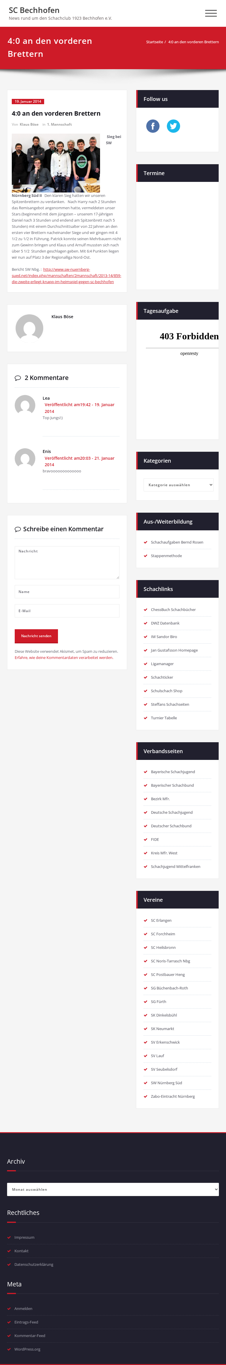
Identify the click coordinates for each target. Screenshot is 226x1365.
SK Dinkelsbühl (164, 1015)
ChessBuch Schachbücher (173, 609)
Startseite (154, 41)
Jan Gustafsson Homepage (174, 650)
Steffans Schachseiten (170, 704)
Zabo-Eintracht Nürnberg (173, 1096)
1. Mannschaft (59, 124)
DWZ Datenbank (165, 623)
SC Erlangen (161, 920)
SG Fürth (158, 1001)
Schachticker (162, 677)
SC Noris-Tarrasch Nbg (170, 961)
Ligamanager (162, 663)
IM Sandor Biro (164, 636)
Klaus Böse (29, 124)
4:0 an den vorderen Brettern (193, 41)
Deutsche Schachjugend (172, 812)
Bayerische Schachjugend (173, 771)
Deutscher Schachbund (171, 825)
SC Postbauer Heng (168, 974)
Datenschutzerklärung (33, 1264)
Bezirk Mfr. (160, 798)
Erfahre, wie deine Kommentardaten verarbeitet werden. (64, 657)
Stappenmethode (166, 555)
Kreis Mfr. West (164, 853)
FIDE (155, 839)
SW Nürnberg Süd (166, 1082)
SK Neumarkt (162, 1028)
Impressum (24, 1237)
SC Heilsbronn (163, 947)
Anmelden (23, 1308)
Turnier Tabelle (164, 717)
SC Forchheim (163, 933)
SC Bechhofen (34, 10)
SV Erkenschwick (165, 1042)
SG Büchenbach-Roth (169, 988)
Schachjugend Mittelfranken (175, 866)
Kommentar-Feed (29, 1335)
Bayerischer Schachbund (172, 785)
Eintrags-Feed (26, 1322)
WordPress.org (27, 1349)
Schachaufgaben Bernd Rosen (177, 542)
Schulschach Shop (166, 690)
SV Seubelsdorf (164, 1069)
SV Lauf (157, 1055)
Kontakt (21, 1250)
